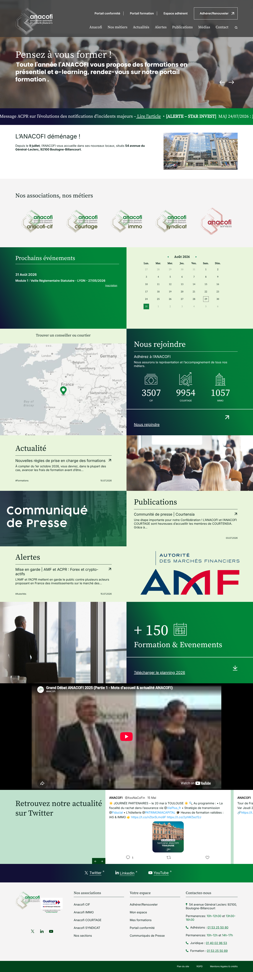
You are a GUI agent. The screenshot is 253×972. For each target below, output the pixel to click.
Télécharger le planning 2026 (159, 672)
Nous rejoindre (147, 424)
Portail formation (142, 13)
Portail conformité (107, 13)
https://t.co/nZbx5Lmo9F (148, 817)
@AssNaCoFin (135, 798)
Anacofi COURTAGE (87, 920)
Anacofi (95, 27)
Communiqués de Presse (147, 935)
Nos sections (83, 935)
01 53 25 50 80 (217, 927)
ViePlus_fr (174, 808)
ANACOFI (116, 798)
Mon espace (138, 912)
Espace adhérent (176, 13)
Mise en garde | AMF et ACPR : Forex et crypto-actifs (56, 571)
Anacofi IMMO (84, 912)
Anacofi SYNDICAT (87, 928)
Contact (222, 27)
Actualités (141, 27)
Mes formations (141, 920)
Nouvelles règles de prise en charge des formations (60, 460)
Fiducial (117, 812)
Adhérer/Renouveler (214, 13)
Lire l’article (111, 116)
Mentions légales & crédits (224, 966)
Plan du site (183, 966)
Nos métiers (117, 27)
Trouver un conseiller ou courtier (63, 335)
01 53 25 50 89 (217, 951)
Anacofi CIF (82, 904)
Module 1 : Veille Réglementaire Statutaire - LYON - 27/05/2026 (60, 280)
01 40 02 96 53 (216, 943)
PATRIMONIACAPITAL (160, 812)
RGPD (200, 966)
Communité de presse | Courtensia (164, 514)
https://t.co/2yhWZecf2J (184, 817)
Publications (182, 27)
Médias (204, 27)
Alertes (161, 27)
